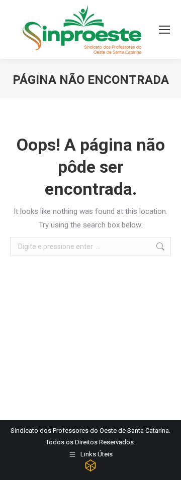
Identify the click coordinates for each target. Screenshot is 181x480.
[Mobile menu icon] (164, 29)
